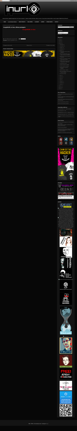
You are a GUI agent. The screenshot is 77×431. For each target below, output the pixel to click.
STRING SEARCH (50, 21)
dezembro (61, 44)
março (61, 81)
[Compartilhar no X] (23, 38)
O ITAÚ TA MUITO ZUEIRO (64, 66)
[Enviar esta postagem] (19, 38)
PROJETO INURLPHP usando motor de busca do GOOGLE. (65, 54)
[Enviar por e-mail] (21, 38)
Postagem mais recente (7, 45)
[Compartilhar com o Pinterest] (25, 38)
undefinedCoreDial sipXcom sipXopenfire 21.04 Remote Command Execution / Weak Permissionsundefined (66, 130)
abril (61, 79)
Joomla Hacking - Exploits (64, 69)
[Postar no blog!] (22, 38)
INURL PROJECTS (22, 21)
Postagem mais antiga (50, 45)
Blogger (47, 423)
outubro (61, 47)
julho (61, 75)
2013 (60, 43)
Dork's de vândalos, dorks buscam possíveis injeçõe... (65, 72)
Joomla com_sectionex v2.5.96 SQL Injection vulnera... (65, 59)
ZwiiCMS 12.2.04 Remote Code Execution (65, 132)
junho (61, 76)
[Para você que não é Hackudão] (66, 191)
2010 (60, 88)
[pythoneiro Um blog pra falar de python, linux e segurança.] (66, 198)
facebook (8, 40)
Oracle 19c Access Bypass (62, 127)
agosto (61, 50)
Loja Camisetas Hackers (12, 21)
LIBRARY (42, 21)
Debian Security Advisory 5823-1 (63, 101)
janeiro (61, 84)
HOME (5, 21)
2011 (60, 87)
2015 (60, 40)
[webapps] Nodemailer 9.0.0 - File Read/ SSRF (65, 114)
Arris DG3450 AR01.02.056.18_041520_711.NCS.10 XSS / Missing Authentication (65, 124)
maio (61, 78)
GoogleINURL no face (13, 40)
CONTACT (56, 21)
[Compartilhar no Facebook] (24, 38)
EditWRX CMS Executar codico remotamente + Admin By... (65, 61)
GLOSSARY (37, 21)
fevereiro (61, 82)
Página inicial (29, 45)
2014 (60, 41)
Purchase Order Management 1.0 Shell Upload (65, 122)
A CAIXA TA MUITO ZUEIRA (64, 64)
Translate (65, 34)
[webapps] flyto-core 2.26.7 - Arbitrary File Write (66, 112)
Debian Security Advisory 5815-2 (63, 103)
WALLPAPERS (30, 21)
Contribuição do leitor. (63, 63)
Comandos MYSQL (63, 73)
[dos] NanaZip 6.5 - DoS (62, 110)
